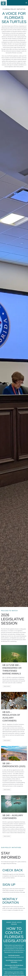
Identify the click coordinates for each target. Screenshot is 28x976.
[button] (26, 2)
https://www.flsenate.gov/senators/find (14, 957)
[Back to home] (3, 2)
